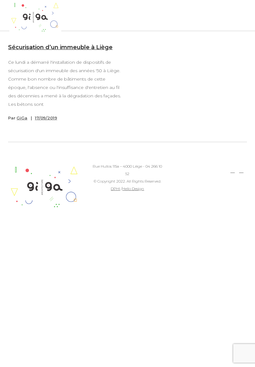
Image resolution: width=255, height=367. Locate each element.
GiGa (21, 117)
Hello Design (133, 188)
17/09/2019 (46, 117)
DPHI (115, 188)
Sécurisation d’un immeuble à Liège (60, 47)
